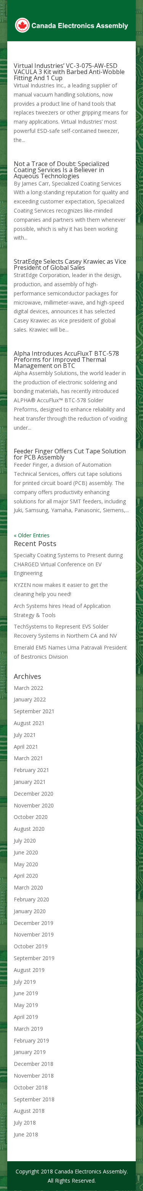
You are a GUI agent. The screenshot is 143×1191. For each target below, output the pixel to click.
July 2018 (25, 1122)
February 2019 (31, 1040)
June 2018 (26, 1134)
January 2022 (30, 699)
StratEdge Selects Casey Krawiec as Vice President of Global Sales (70, 264)
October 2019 (31, 946)
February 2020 (31, 899)
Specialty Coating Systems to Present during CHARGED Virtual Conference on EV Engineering (68, 564)
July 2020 (25, 840)
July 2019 (25, 981)
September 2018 (34, 1099)
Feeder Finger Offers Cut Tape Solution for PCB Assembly (70, 454)
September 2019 (34, 958)
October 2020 (31, 816)
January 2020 (30, 911)
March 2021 (28, 758)
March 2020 (28, 887)
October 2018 (31, 1087)
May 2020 (26, 864)
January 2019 (30, 1052)
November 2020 (34, 805)
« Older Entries (32, 535)
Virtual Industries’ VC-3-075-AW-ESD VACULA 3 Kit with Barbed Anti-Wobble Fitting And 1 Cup (69, 71)
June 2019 (26, 993)
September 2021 (34, 711)
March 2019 (28, 1028)
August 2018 (29, 1110)
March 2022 (28, 687)
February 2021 (31, 770)
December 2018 (33, 1063)
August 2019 (29, 969)
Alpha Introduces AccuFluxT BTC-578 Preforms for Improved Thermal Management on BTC (66, 359)
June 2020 (26, 852)
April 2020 (26, 875)
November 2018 (34, 1075)
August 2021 (29, 723)
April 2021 (26, 746)
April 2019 (26, 1016)
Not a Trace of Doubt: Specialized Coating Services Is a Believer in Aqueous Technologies (61, 170)
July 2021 (25, 734)
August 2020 (29, 828)
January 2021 (30, 781)
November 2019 (34, 934)
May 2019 (26, 1005)
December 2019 (33, 923)
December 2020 (33, 793)
